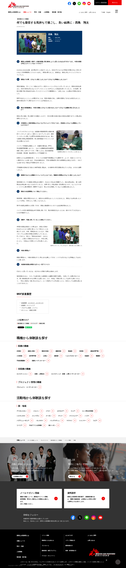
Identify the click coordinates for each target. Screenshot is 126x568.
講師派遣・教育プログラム (49, 550)
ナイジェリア (34, 323)
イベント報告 (68, 440)
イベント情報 (45, 535)
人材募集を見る (18, 476)
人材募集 (46, 12)
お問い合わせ (92, 12)
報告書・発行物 (57, 12)
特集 (75, 440)
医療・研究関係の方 (70, 550)
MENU (116, 11)
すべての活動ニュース (33, 440)
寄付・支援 (37, 12)
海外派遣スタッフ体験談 (23, 323)
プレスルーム (45, 545)
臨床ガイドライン (26, 98)
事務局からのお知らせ (48, 540)
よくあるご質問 (83, 12)
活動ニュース (21, 440)
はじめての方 (69, 535)
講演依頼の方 (69, 545)
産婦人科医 (42, 323)
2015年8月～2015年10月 (35, 303)
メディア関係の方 (70, 540)
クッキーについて (58, 564)
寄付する (115, 3)
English (108, 12)
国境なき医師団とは (14, 12)
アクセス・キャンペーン (48, 555)
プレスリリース (44, 440)
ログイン (101, 3)
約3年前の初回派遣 (22, 70)
